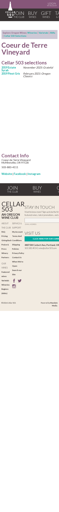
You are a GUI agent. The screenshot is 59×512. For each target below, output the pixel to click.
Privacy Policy (18, 253)
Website (6, 173)
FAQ (3, 232)
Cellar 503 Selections (15, 36)
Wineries (32, 32)
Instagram (34, 173)
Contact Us (17, 257)
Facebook (20, 173)
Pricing (4, 236)
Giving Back (6, 240)
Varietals (43, 32)
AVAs (52, 32)
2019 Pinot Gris (10, 73)
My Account (52, 4)
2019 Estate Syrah (8, 69)
